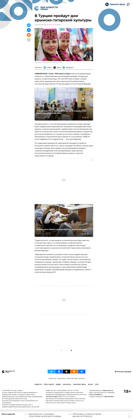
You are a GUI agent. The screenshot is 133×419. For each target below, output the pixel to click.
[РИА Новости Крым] (46, 8)
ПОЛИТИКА (52, 379)
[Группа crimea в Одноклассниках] (74, 371)
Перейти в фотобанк (58, 62)
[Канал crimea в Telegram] (51, 371)
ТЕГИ (96, 385)
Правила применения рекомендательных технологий (20, 407)
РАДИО (58, 385)
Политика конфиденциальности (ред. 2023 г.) (17, 405)
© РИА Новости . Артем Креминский (43, 62)
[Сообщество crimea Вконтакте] (59, 371)
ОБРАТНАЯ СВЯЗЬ (79, 385)
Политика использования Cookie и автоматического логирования (20, 402)
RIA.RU (90, 385)
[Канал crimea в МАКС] (81, 371)
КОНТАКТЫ (67, 385)
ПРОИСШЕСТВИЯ (72, 379)
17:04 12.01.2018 (39, 24)
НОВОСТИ (38, 385)
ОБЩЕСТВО (61, 379)
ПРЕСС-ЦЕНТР (49, 385)
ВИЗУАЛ (82, 379)
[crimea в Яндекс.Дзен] (66, 371)
